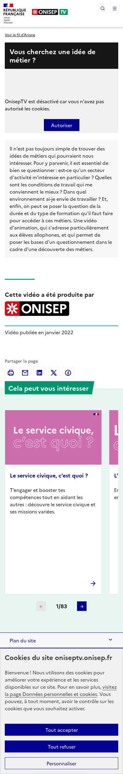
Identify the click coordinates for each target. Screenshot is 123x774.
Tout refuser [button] (62, 746)
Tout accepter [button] (61, 729)
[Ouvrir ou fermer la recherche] (102, 8)
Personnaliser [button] (61, 763)
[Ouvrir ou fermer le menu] (114, 8)
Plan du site (23, 640)
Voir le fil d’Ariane (20, 34)
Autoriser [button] (61, 125)
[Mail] (25, 373)
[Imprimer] (11, 373)
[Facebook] (68, 373)
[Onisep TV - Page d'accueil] (50, 12)
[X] (54, 373)
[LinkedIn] (39, 373)
